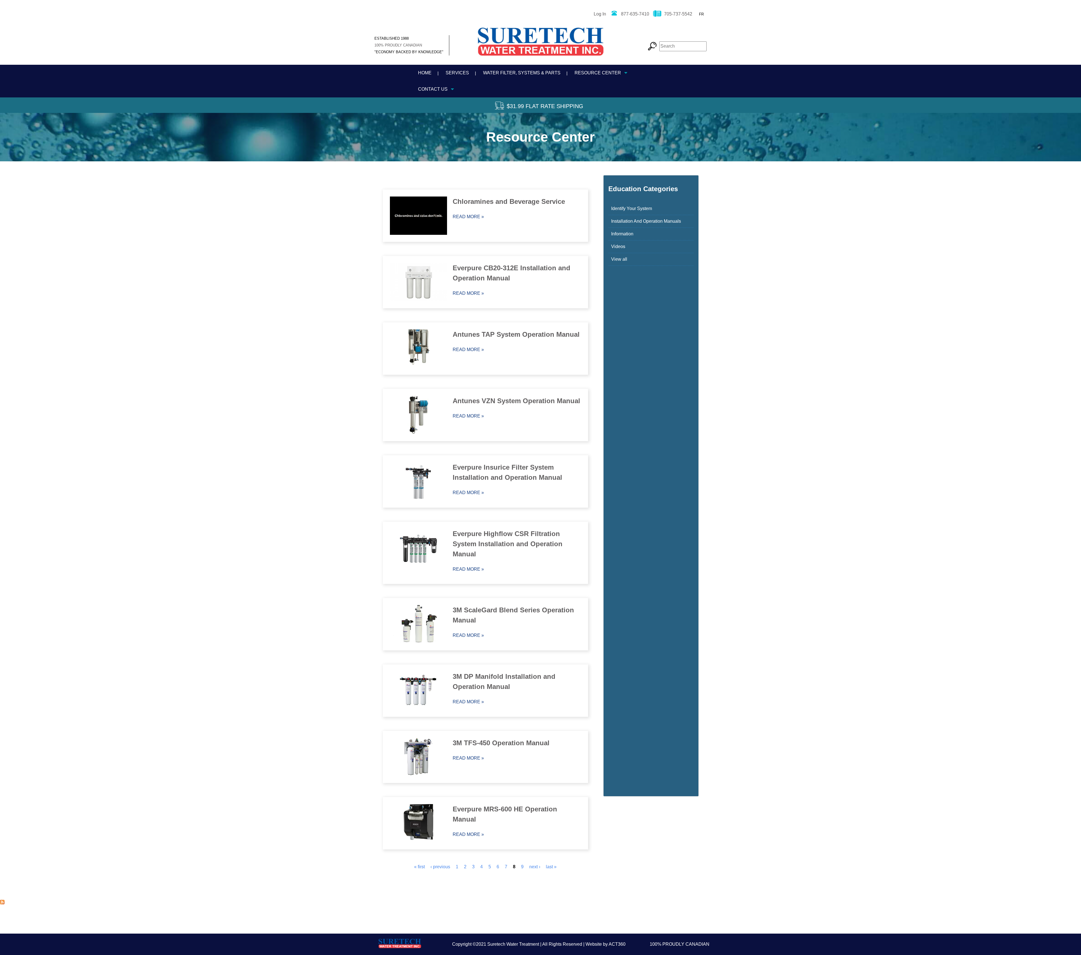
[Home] (540, 44)
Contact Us (433, 89)
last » (551, 866)
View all (619, 259)
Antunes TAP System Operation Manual (516, 334)
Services (457, 72)
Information (622, 233)
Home (425, 72)
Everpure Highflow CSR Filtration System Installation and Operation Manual (507, 544)
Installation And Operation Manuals (646, 221)
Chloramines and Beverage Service (509, 201)
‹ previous (440, 866)
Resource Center (598, 72)
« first (419, 866)
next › (534, 866)
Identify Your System (631, 208)
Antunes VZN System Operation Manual (516, 401)
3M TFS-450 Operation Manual (501, 743)
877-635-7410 (635, 14)
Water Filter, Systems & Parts (521, 72)
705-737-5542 (678, 14)
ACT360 (617, 944)
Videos (618, 246)
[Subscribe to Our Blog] (2, 902)
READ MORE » (468, 216)
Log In (600, 14)
